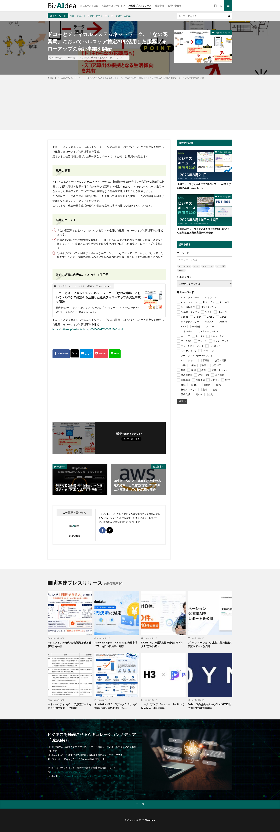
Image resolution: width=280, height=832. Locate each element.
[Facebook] (61, 353)
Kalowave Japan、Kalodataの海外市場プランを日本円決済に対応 (115, 644)
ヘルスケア (109, 57)
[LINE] (115, 353)
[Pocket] (101, 353)
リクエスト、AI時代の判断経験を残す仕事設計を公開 (69, 644)
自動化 (90, 15)
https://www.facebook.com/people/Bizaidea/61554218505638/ (90, 776)
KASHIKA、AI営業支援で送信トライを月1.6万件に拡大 (162, 644)
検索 (181, 401)
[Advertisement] (140, 103)
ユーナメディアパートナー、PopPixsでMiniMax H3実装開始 (162, 706)
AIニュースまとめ (89, 5)
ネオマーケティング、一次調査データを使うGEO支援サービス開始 (69, 706)
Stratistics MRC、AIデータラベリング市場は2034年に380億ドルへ (115, 706)
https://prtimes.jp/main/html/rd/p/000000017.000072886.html (87, 329)
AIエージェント (78, 15)
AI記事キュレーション (113, 5)
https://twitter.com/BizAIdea (65, 771)
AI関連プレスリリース (139, 5)
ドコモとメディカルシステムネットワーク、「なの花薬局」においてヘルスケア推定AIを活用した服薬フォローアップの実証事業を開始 (144, 78)
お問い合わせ (174, 5)
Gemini (127, 15)
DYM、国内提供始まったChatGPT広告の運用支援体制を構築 (209, 706)
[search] (229, 16)
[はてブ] (86, 353)
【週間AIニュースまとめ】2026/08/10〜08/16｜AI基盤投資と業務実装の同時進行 (204, 231)
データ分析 (116, 15)
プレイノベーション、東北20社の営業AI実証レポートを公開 (210, 644)
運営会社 (159, 5)
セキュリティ (102, 15)
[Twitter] (74, 353)
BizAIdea (150, 820)
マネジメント (120, 57)
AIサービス (98, 57)
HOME (53, 78)
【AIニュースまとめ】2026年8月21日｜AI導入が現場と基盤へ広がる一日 (204, 186)
